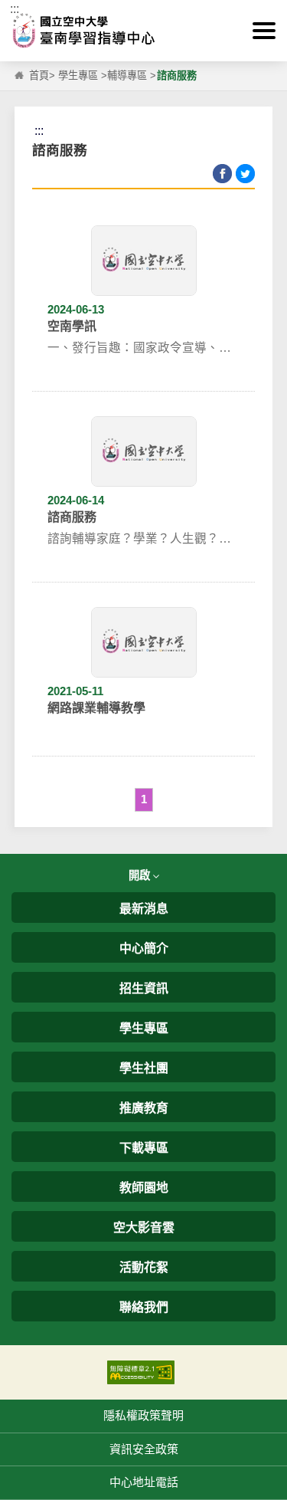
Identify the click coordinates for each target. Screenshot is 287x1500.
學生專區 (78, 75)
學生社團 (143, 1068)
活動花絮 (143, 1267)
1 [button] (144, 799)
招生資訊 (143, 988)
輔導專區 (127, 75)
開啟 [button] (141, 875)
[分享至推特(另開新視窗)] (245, 173)
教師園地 (143, 1187)
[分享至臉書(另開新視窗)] (222, 173)
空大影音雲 (143, 1227)
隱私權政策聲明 (143, 1415)
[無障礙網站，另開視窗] (140, 1371)
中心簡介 (143, 948)
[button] (264, 30)
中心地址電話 (143, 1482)
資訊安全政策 (143, 1449)
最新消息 (143, 908)
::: (14, 8)
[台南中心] (143, 30)
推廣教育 (143, 1107)
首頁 (39, 75)
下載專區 (143, 1147)
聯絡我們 (143, 1307)
